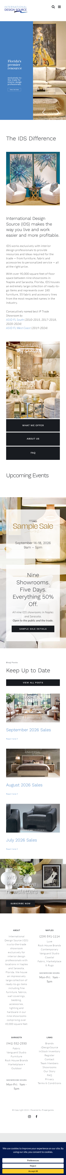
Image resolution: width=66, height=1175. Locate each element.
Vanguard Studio (49, 953)
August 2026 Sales (24, 784)
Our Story (49, 1071)
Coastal (49, 957)
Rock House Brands (49, 945)
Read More (11, 739)
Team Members (49, 1063)
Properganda (48, 1110)
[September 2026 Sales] (33, 708)
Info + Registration (16, 91)
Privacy (49, 1079)
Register (49, 1055)
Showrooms (49, 1067)
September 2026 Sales (28, 729)
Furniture (16, 1056)
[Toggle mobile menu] (59, 6)
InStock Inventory (49, 1051)
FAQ (49, 1075)
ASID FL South (15, 319)
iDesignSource (49, 1047)
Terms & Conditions (49, 1083)
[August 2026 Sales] (33, 763)
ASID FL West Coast (18, 328)
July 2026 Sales (21, 840)
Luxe (49, 941)
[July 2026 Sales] (33, 818)
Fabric (16, 1048)
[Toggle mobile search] (53, 6)
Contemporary (49, 949)
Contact (49, 1059)
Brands (49, 1043)
